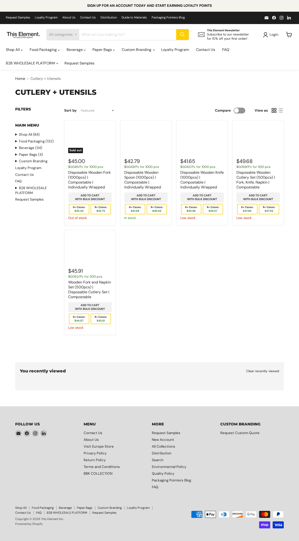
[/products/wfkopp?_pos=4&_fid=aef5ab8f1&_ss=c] (258, 138)
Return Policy (95, 460)
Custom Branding (137, 49)
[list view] (280, 110)
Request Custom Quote (240, 433)
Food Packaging (44, 49)
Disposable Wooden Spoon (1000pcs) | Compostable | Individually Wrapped (142, 180)
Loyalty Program (46, 17)
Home (20, 79)
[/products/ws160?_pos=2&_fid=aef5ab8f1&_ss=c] (146, 138)
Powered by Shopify (29, 524)
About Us (68, 17)
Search (158, 460)
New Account (163, 439)
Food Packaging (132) (36, 141)
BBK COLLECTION (98, 473)
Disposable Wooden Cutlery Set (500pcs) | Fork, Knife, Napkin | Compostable (255, 180)
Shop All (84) (29, 134)
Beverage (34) (30, 147)
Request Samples (18, 17)
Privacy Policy (95, 453)
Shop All (13, 49)
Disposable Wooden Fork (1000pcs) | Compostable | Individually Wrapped (89, 180)
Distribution (108, 17)
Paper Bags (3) (31, 154)
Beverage (75, 49)
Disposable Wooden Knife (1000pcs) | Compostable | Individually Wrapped (202, 180)
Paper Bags (103, 49)
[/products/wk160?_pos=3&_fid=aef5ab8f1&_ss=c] (202, 138)
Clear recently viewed (262, 371)
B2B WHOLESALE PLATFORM (31, 63)
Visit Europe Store (99, 446)
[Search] (182, 34)
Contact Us (88, 17)
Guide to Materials (134, 17)
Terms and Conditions (102, 466)
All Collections (163, 446)
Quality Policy (163, 473)
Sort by (70, 111)
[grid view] (274, 110)
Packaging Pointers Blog (168, 17)
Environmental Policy (169, 466)
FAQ (225, 49)
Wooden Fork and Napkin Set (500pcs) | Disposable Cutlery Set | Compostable (89, 289)
